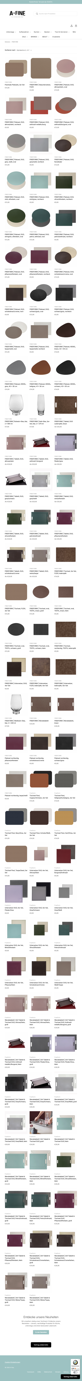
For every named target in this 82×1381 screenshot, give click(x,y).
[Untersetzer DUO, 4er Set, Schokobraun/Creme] (41, 966)
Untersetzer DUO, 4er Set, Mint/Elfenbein (14, 946)
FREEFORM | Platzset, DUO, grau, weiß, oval (14, 161)
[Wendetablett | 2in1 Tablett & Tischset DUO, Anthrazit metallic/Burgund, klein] (16, 1043)
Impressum (30, 1372)
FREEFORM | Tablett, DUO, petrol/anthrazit (39, 535)
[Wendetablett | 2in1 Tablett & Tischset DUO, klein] (65, 1122)
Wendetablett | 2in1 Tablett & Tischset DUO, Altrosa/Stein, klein (40, 1022)
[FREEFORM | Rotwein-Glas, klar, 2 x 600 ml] (16, 405)
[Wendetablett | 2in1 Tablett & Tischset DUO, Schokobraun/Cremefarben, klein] (65, 1239)
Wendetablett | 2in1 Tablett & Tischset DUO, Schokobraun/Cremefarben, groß (40, 1259)
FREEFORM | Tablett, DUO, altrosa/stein (14, 460)
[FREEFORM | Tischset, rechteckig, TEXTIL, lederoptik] (65, 629)
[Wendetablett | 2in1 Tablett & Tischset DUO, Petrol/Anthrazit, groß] (16, 1199)
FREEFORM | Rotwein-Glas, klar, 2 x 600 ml (16, 422)
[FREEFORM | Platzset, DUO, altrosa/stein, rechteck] (16, 105)
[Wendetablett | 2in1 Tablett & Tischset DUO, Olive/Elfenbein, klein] (65, 1160)
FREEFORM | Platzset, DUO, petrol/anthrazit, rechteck (64, 235)
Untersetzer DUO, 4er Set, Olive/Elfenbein (39, 946)
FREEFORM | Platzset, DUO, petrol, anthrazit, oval (39, 235)
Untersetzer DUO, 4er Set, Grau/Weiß (63, 909)
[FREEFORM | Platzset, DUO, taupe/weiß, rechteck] (41, 330)
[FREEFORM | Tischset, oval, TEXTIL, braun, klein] (65, 592)
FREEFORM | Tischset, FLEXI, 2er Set (15, 610)
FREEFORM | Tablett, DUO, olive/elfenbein (14, 535)
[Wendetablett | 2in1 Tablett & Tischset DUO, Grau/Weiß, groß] (65, 1083)
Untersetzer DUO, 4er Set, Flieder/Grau (14, 909)
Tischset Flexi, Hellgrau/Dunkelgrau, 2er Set (64, 797)
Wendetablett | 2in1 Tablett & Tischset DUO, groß (40, 1140)
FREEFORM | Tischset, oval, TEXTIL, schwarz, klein (39, 647)
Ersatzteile (56, 37)
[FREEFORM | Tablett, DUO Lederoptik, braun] (65, 405)
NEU (74, 32)
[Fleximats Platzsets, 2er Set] (16, 68)
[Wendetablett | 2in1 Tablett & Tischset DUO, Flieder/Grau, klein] (65, 1043)
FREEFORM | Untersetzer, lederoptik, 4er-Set (63, 684)
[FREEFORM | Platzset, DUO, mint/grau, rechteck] (41, 180)
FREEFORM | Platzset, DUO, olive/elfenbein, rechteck (64, 198)
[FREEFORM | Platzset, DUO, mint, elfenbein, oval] (16, 180)
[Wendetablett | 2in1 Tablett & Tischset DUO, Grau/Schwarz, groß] (16, 1083)
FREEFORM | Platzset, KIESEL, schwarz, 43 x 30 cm (65, 385)
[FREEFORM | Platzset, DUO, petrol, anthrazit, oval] (41, 217)
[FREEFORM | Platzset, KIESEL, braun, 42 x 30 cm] (65, 330)
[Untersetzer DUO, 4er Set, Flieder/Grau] (16, 891)
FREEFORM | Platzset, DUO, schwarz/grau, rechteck (64, 310)
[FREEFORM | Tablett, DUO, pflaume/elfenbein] (65, 517)
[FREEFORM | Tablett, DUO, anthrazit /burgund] (41, 442)
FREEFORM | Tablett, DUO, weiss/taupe (39, 572)
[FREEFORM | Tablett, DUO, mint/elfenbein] (65, 479)
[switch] (75, 1372)
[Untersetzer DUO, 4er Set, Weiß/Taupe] (65, 966)
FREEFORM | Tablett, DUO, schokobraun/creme (14, 572)
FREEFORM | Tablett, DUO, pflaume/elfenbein (63, 535)
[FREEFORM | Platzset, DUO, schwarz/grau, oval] (41, 292)
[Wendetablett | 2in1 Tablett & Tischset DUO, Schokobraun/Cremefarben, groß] (41, 1239)
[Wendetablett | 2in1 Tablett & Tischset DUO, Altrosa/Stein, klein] (41, 1003)
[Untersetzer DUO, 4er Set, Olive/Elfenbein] (41, 928)
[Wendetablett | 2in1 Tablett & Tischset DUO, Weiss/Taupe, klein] (41, 1281)
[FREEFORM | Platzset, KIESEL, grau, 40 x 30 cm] (16, 367)
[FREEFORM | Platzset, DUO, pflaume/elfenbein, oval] (16, 255)
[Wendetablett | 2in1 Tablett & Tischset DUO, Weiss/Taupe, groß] (16, 1281)
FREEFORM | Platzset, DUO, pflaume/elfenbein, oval (14, 273)
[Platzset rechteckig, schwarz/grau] (65, 741)
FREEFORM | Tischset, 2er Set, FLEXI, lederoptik (65, 572)
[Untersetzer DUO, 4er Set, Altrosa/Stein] (41, 853)
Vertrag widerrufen (41, 1345)
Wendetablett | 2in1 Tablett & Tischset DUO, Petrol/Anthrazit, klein (41, 1218)
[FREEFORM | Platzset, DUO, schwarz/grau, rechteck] (65, 292)
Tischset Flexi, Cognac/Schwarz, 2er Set (39, 797)
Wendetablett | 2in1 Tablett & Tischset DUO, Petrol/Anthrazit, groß (16, 1218)
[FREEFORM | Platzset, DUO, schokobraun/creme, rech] (16, 292)
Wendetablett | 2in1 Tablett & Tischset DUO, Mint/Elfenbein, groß (15, 1179)
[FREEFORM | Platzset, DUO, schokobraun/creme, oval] (65, 255)
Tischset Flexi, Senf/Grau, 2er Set (65, 834)
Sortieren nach (10, 50)
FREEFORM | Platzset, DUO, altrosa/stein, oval (64, 86)
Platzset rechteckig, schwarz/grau (61, 759)
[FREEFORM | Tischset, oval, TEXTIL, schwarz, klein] (41, 629)
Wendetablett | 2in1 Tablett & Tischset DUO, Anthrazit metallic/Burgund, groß (64, 1022)
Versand (57, 1372)
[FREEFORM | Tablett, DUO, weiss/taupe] (41, 554)
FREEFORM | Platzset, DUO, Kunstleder (64, 161)
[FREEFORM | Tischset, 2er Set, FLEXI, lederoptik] (65, 554)
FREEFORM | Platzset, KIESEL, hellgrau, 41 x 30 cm (40, 385)
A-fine (12, 1367)
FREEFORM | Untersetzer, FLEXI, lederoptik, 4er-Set (39, 684)
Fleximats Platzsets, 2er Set (14, 85)
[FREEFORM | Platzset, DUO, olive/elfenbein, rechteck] (65, 180)
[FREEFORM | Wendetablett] (41, 704)
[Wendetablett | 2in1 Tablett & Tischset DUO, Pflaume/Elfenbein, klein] (16, 1239)
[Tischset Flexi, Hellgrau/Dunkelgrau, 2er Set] (65, 779)
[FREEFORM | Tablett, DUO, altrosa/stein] (16, 442)
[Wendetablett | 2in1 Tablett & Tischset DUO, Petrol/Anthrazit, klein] (41, 1199)
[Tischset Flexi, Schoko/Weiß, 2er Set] (41, 816)
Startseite (7, 41)
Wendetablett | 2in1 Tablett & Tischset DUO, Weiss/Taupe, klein (40, 1300)
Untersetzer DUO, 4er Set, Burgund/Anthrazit (63, 871)
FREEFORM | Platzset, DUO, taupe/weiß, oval (14, 348)
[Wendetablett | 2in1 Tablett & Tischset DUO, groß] (41, 1122)
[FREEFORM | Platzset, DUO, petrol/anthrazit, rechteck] (65, 217)
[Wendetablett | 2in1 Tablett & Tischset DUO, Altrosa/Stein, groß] (16, 1003)
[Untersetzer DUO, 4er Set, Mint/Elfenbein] (16, 928)
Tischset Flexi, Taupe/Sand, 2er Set (16, 871)
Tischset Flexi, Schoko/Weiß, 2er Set (40, 834)
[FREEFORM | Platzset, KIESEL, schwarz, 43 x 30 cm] (65, 367)
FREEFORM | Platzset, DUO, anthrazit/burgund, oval (64, 123)
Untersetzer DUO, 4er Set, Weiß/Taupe (63, 984)
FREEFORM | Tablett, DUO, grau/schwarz (14, 497)
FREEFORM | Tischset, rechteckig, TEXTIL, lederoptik (65, 647)
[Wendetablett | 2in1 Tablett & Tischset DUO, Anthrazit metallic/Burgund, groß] (65, 1003)
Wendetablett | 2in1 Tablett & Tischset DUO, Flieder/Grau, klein (64, 1062)
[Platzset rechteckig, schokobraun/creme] (41, 741)
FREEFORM (15, 41)
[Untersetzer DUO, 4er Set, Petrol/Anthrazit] (65, 928)
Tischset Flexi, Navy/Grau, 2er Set (15, 834)
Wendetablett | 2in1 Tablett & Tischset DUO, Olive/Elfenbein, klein (65, 1179)
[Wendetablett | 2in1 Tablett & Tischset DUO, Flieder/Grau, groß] (41, 1043)
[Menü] (79, 1360)
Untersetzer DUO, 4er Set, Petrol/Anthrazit (63, 946)
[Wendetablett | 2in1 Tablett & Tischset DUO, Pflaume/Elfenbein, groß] (65, 1199)
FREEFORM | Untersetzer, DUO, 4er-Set (16, 684)
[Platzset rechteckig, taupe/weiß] (16, 779)
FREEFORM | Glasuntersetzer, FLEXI (40, 86)
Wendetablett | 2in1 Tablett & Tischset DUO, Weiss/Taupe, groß (15, 1300)
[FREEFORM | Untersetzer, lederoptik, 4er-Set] (65, 666)
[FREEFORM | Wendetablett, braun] (65, 704)
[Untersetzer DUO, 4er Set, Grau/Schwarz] (41, 891)
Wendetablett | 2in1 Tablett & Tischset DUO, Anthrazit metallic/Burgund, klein (15, 1062)
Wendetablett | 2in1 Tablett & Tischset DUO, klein (64, 1140)
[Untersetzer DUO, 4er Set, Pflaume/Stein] (16, 966)
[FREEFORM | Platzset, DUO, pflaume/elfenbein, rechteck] (41, 255)
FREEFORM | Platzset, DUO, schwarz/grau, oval (39, 310)
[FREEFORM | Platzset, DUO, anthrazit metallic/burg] (41, 105)
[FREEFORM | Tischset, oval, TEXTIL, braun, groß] (41, 592)
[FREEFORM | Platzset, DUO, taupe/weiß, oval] (16, 330)
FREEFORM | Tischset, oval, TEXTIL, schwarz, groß (15, 647)
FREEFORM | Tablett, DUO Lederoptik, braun (63, 422)
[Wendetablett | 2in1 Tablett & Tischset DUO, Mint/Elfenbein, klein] (41, 1160)
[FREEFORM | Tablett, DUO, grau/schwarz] (16, 479)
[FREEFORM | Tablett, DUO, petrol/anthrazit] (41, 517)
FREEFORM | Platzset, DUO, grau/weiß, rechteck (39, 161)
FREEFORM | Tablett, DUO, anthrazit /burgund (39, 460)
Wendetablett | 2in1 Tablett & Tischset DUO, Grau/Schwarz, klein (40, 1101)
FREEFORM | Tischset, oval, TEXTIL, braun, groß (39, 610)
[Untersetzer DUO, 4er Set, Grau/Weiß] (65, 891)
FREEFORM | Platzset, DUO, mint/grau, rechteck (39, 198)
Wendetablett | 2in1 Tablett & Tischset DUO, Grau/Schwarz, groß (15, 1101)
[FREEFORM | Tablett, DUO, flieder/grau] (65, 442)
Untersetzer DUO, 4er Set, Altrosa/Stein (39, 871)
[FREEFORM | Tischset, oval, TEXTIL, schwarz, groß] (16, 629)
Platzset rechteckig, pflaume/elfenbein (12, 759)
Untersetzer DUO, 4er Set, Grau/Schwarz (39, 909)
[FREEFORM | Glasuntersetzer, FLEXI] (41, 68)
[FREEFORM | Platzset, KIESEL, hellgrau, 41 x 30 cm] (41, 367)
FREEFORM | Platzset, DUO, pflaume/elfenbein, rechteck (40, 273)
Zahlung (66, 1372)
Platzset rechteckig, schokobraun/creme (37, 759)
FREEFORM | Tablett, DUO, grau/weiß (39, 497)
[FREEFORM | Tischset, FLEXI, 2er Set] (16, 592)
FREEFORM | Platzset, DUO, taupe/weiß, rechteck (39, 348)
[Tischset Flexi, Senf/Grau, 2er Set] (65, 816)
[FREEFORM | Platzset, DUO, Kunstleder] (65, 143)
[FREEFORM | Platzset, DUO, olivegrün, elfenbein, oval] (16, 217)
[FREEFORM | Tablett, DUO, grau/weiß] (41, 479)
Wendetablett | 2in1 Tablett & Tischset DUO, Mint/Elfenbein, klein (40, 1179)
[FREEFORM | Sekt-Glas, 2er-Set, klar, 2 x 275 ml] (41, 405)
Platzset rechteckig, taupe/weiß (16, 795)
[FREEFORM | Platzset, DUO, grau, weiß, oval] (16, 143)
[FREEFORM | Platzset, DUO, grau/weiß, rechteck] (41, 143)
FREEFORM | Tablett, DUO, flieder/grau (63, 460)
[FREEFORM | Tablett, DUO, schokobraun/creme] (16, 554)
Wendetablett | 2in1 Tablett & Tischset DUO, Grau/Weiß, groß (65, 1100)
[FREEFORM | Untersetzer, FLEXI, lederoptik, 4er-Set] (41, 666)
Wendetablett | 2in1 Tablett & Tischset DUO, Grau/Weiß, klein (16, 1140)
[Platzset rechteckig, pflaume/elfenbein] (16, 741)
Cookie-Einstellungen (12, 1362)
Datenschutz (48, 1372)
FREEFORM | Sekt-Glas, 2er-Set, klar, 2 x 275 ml (40, 422)
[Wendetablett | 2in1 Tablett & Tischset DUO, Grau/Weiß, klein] (16, 1122)
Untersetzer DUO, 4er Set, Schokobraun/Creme (39, 984)
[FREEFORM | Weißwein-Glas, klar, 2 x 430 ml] (16, 704)
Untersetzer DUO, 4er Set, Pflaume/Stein (14, 984)
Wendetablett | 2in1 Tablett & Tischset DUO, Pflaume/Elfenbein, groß (64, 1218)
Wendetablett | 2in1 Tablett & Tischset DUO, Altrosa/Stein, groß (15, 1022)
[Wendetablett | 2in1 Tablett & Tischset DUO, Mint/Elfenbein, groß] (16, 1160)
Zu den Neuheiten (41, 1332)
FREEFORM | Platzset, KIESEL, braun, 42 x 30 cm (65, 348)
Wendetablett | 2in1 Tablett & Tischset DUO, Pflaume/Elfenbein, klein (15, 1258)
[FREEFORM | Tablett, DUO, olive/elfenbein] (16, 517)
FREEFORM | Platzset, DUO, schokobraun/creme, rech (14, 310)
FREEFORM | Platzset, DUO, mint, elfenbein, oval (14, 198)
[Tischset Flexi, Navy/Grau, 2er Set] (16, 816)
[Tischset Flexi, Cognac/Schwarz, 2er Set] (41, 779)
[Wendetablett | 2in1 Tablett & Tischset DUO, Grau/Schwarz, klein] (41, 1083)
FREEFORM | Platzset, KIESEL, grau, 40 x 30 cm (15, 385)
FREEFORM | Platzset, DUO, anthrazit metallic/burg (39, 123)
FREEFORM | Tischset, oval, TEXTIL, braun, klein (64, 610)
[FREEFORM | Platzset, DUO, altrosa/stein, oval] (65, 68)
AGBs (39, 1372)
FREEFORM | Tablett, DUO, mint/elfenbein (63, 497)
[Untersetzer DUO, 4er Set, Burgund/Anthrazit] (65, 853)
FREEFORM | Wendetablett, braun (64, 722)
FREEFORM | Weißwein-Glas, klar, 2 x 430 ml (15, 722)
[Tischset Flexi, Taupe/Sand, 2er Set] (16, 853)
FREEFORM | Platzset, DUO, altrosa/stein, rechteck (14, 123)
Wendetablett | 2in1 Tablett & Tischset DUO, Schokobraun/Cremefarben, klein (64, 1259)
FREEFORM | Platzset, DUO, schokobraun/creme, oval (64, 273)
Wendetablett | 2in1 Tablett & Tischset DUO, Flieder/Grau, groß (40, 1062)
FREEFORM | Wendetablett (39, 721)
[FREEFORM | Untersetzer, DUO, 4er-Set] (16, 666)
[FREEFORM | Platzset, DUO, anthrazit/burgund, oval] (65, 105)
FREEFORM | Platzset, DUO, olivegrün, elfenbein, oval (14, 235)
